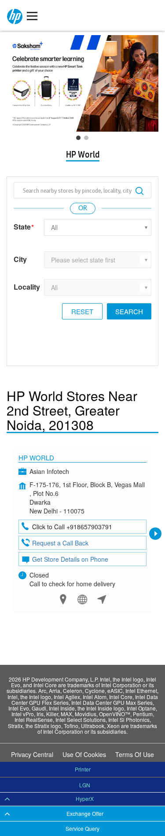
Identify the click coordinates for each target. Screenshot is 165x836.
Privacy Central (32, 754)
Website (82, 599)
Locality (27, 287)
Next (155, 533)
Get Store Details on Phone (70, 559)
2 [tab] (88, 140)
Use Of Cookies (84, 754)
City (20, 259)
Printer (83, 769)
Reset (82, 311)
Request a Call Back (60, 542)
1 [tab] (80, 140)
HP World (36, 457)
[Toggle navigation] (32, 15)
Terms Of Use (134, 754)
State (24, 227)
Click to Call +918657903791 (72, 526)
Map (63, 599)
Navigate (101, 599)
